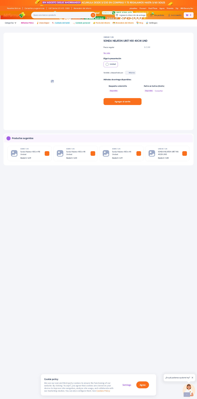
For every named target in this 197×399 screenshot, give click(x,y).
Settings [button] (127, 384)
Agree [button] (143, 384)
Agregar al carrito (122, 101)
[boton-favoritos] (146, 101)
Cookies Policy (103, 390)
